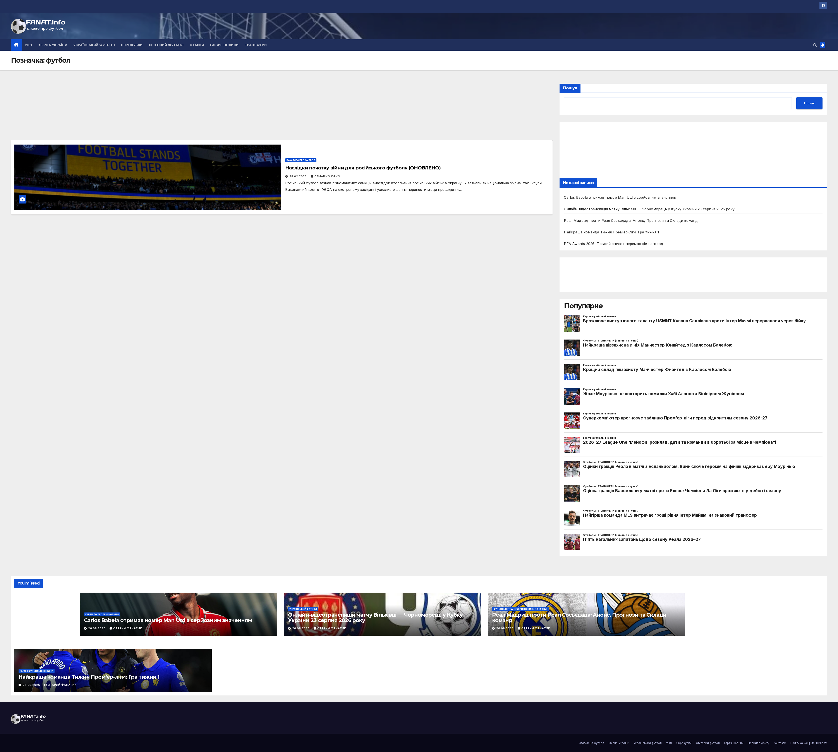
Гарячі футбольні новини (102, 614)
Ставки (197, 45)
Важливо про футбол (301, 160)
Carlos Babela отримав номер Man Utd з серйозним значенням (620, 197)
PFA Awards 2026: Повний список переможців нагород (613, 243)
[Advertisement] (43, 110)
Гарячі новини (224, 45)
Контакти (780, 743)
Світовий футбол (166, 45)
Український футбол (94, 45)
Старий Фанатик (127, 628)
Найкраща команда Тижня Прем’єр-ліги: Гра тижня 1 (611, 232)
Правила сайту (758, 743)
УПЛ (28, 45)
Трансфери (256, 45)
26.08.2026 (97, 628)
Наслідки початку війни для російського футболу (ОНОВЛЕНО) (363, 168)
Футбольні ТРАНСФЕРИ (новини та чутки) (520, 609)
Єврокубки (132, 45)
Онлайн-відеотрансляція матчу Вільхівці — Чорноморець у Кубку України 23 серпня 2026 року (649, 209)
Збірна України (52, 45)
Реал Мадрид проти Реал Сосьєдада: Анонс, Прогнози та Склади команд (631, 220)
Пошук (570, 88)
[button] (815, 45)
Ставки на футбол (591, 743)
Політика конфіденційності (808, 743)
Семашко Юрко (327, 176)
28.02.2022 (298, 176)
